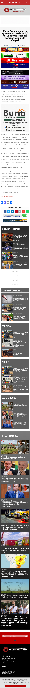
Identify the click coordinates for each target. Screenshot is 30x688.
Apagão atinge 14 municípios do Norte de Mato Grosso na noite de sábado (15, 596)
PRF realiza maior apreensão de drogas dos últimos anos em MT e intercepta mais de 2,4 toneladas (15, 527)
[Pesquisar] (26, 636)
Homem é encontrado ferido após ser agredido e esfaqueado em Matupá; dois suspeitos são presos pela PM (20, 335)
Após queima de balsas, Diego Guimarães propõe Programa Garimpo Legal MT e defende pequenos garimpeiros (20, 425)
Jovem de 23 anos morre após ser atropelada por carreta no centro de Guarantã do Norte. (19, 307)
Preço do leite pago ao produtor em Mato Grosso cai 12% (20, 405)
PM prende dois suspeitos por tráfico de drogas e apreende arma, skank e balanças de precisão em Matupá (20, 380)
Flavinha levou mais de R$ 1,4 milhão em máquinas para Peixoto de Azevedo (21, 264)
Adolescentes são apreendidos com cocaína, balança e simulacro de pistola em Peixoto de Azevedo (20, 344)
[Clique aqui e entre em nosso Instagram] (15, 65)
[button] (2, 2)
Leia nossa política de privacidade (17, 685)
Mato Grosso (23, 45)
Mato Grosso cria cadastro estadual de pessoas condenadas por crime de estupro (15, 550)
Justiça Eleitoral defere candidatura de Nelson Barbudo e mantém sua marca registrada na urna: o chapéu (20, 247)
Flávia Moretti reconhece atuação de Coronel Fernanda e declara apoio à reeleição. (20, 255)
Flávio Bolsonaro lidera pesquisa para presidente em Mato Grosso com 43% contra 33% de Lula (20, 415)
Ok (6, 685)
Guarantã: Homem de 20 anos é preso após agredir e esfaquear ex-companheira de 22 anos (20, 298)
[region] (15, 20)
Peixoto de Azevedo (17, 340)
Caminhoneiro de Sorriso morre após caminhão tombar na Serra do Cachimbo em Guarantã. (19, 316)
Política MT (15, 234)
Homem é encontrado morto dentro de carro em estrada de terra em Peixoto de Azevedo (20, 352)
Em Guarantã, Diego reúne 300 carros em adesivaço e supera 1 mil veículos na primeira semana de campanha (20, 238)
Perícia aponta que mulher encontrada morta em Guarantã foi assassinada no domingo (20, 388)
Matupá (14, 331)
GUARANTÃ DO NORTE (17, 295)
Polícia (15, 349)
